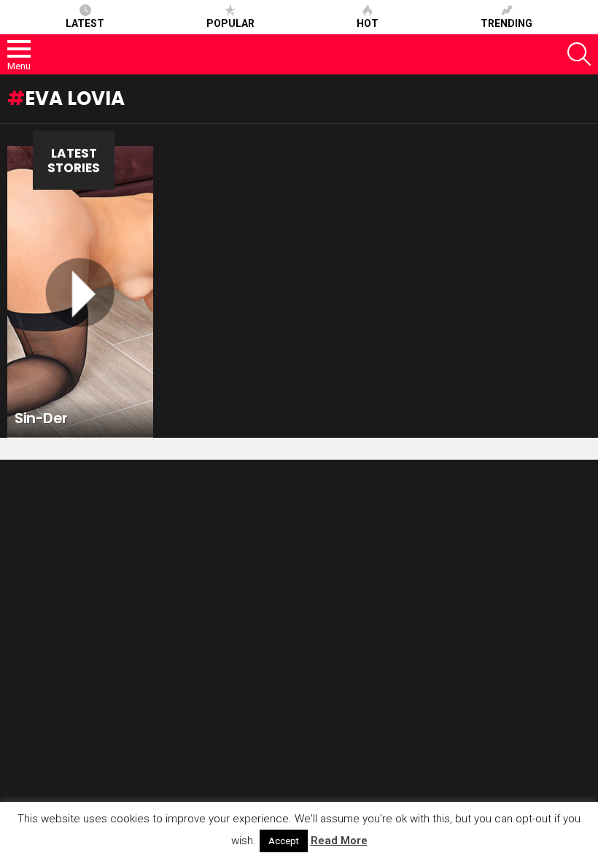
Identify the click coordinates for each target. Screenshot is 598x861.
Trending (506, 23)
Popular (230, 23)
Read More (339, 840)
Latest (85, 23)
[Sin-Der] (80, 292)
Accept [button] (283, 840)
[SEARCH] (579, 54)
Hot (367, 23)
